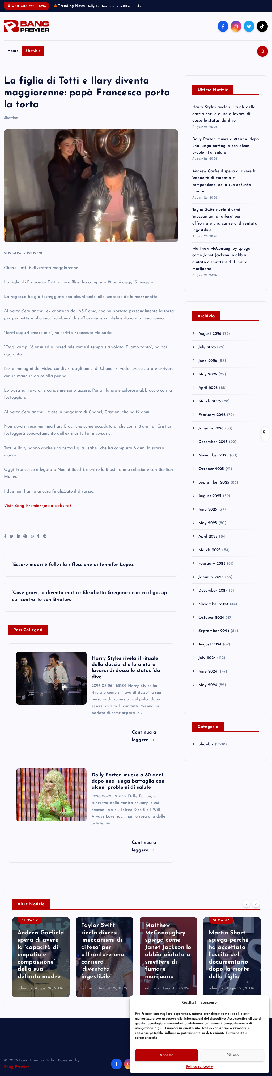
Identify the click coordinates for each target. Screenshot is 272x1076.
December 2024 (213, 597)
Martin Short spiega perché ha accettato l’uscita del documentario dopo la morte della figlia (229, 961)
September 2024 (213, 637)
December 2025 (213, 448)
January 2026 (211, 435)
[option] (41, 963)
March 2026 (209, 408)
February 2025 (212, 570)
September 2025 (213, 489)
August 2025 (210, 502)
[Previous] (246, 910)
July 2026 (207, 353)
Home (13, 57)
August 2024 (210, 651)
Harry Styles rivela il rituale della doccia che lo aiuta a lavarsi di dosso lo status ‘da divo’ (224, 120)
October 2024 (211, 624)
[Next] (256, 910)
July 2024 (207, 664)
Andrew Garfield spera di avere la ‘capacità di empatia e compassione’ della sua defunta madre (41, 961)
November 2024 (213, 610)
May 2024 (207, 691)
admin (23, 994)
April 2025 (208, 543)
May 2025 (207, 529)
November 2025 (213, 462)
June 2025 (207, 516)
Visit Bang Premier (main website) (37, 512)
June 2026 (207, 367)
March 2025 (209, 556)
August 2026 (210, 340)
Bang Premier (16, 1073)
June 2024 (207, 678)
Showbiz (32, 57)
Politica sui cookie (199, 1066)
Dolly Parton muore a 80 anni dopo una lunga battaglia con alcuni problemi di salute (225, 152)
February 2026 (212, 421)
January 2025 (211, 583)
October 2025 (211, 475)
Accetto (167, 1055)
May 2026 (207, 381)
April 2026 (208, 394)
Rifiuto (232, 1055)
